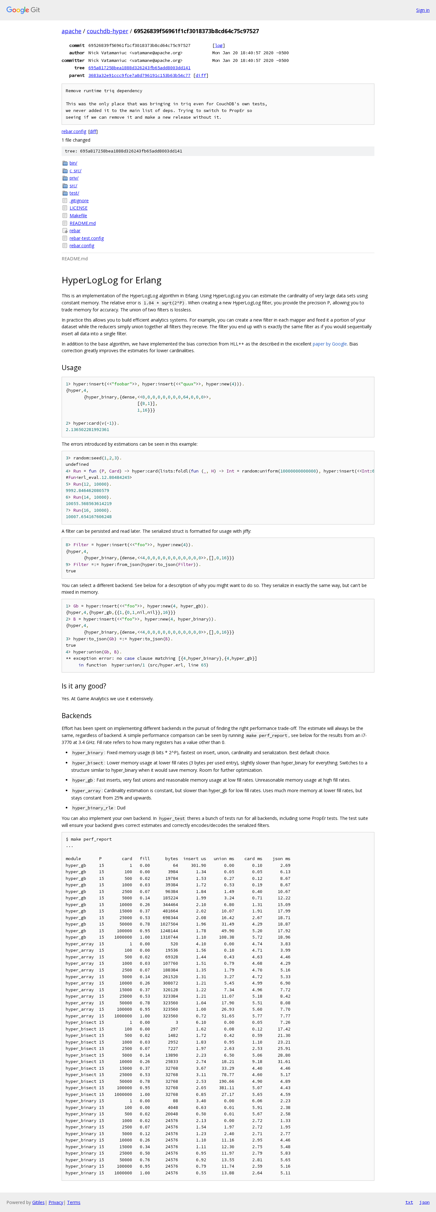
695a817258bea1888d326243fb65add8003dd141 (139, 68)
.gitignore (79, 200)
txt (409, 1202)
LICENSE (78, 208)
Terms (73, 1202)
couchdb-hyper (107, 31)
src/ (73, 185)
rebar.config (74, 131)
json (424, 1202)
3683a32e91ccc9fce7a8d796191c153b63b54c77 (139, 75)
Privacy (56, 1202)
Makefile (78, 215)
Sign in (423, 10)
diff (201, 75)
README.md (83, 223)
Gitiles (38, 1202)
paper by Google (330, 344)
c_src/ (75, 170)
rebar (75, 230)
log (218, 45)
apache (71, 31)
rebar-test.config (87, 238)
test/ (74, 193)
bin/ (73, 163)
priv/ (74, 178)
